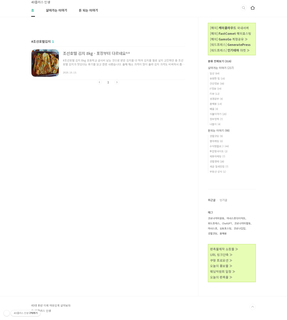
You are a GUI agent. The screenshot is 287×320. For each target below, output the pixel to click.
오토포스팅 (225, 228)
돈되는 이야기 (219, 130)
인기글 (223, 200)
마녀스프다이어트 (236, 218)
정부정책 (216, 119)
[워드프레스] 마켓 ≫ (230, 50)
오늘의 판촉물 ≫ (221, 277)
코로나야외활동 (242, 223)
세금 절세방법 (219, 166)
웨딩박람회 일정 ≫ (222, 271)
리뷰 (214, 93)
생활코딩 (216, 136)
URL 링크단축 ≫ (221, 254)
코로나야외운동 (216, 218)
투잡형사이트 (218, 151)
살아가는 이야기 (56, 10)
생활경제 (217, 161)
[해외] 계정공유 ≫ (229, 39)
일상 (214, 73)
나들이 (215, 124)
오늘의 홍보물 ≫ (221, 265)
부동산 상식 (218, 171)
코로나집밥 (239, 228)
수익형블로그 (219, 146)
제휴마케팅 (217, 156)
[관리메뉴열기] (7, 313)
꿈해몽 (216, 104)
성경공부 (216, 99)
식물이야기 (218, 114)
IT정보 (215, 88)
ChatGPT (227, 223)
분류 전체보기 (219, 61)
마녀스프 (212, 228)
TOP (253, 307)
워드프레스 (214, 223)
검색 (244, 8)
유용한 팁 (217, 78)
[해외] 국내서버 (229, 27)
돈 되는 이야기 (88, 10)
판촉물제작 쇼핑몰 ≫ (224, 249)
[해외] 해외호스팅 (230, 33)
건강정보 (217, 83)
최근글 (212, 200)
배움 (214, 109)
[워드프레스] (230, 44)
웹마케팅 (216, 141)
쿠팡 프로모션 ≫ (221, 260)
